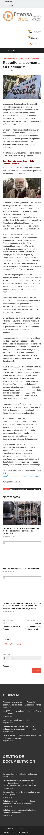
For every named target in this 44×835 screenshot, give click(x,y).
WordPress (16, 832)
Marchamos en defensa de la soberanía (19, 720)
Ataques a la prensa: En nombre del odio (21, 568)
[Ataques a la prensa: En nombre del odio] (22, 554)
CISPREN (11, 695)
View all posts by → (13, 644)
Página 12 (36, 489)
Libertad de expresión (11, 59)
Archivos (6, 655)
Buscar (6, 666)
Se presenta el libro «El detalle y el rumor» (20, 774)
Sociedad (35, 59)
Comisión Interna (25, 489)
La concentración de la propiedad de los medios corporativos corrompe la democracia (21, 530)
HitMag (25, 832)
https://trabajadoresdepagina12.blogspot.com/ (21, 476)
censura (13, 489)
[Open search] (38, 51)
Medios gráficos (25, 59)
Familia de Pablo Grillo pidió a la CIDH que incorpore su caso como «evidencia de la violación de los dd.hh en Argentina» (22, 605)
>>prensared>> (21, 829)
